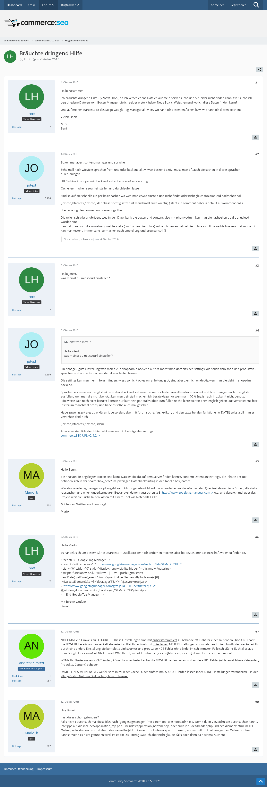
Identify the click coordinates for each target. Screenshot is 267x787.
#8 (257, 702)
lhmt (27, 59)
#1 (257, 82)
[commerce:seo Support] (133, 23)
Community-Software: (133, 781)
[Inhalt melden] (255, 137)
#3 (257, 265)
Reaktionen (18, 676)
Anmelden (218, 5)
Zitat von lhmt (78, 342)
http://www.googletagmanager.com (186, 492)
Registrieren (238, 5)
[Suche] (256, 5)
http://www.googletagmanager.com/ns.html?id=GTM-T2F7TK (137, 564)
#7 (257, 632)
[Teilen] (259, 69)
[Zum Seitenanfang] (260, 781)
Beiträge (17, 127)
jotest (96, 239)
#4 (257, 330)
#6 (257, 537)
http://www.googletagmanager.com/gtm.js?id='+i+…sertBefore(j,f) (108, 586)
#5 (257, 461)
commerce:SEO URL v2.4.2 (79, 435)
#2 (257, 154)
